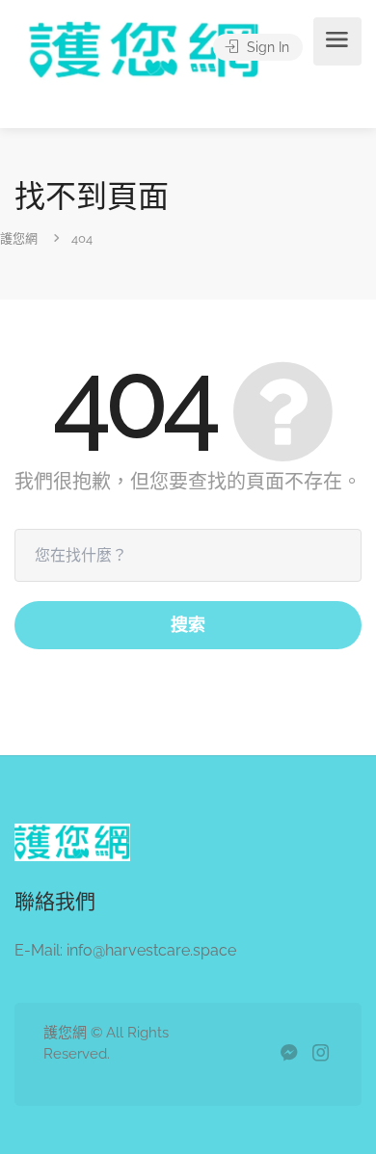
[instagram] (321, 1054)
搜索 (188, 625)
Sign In (266, 47)
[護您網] (154, 75)
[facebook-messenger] (289, 1054)
